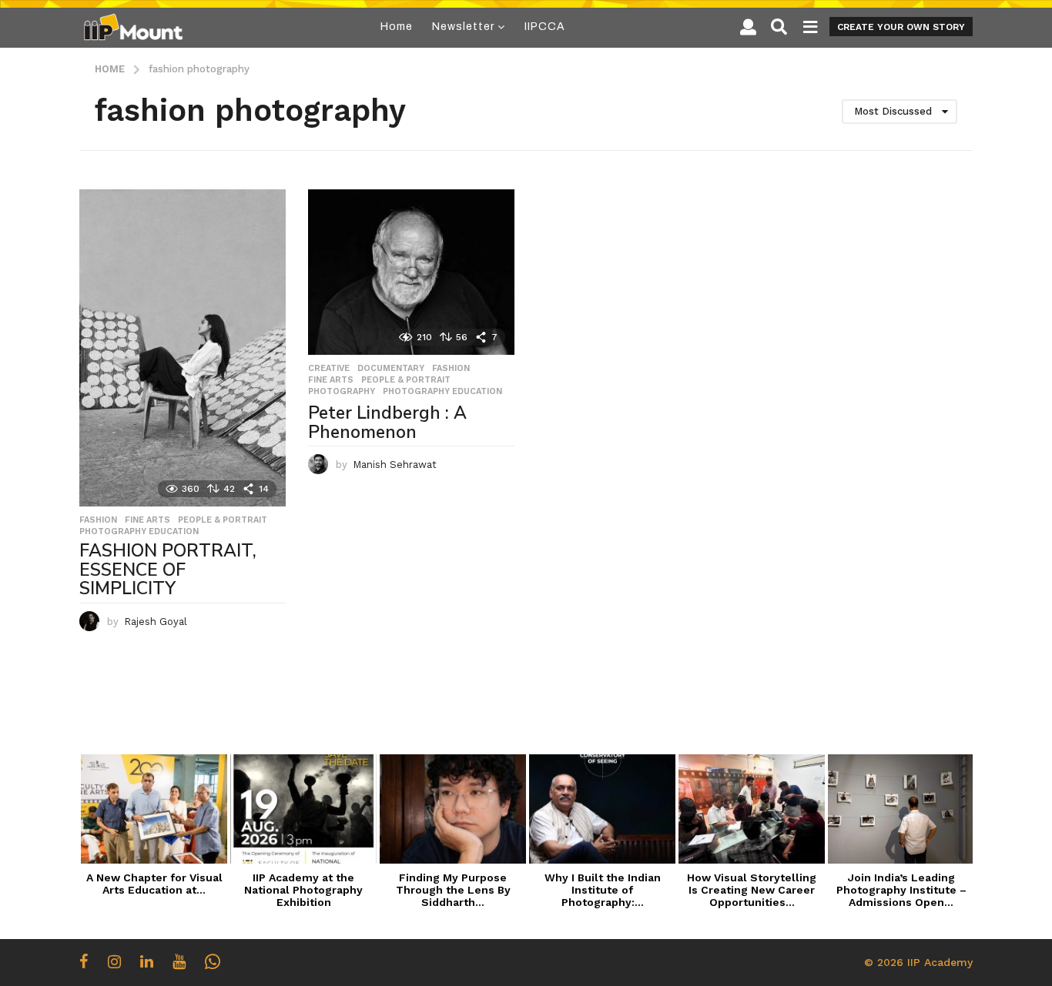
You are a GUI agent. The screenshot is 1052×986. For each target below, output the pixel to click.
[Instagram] (114, 961)
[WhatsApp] (212, 961)
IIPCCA (544, 26)
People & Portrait (222, 520)
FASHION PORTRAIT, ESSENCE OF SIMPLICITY (167, 569)
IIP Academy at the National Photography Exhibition (303, 889)
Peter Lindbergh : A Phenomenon (387, 422)
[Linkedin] (146, 961)
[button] (748, 27)
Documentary (390, 368)
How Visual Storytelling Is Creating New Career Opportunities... (751, 889)
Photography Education (139, 531)
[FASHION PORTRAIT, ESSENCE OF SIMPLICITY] (182, 347)
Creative (329, 368)
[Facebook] (84, 961)
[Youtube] (179, 961)
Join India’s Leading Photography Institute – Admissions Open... (901, 889)
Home (396, 26)
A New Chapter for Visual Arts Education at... (154, 883)
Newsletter (463, 26)
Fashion (98, 520)
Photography (341, 391)
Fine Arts (147, 520)
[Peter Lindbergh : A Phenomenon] (411, 272)
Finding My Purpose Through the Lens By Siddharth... (453, 889)
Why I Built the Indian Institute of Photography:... (602, 889)
